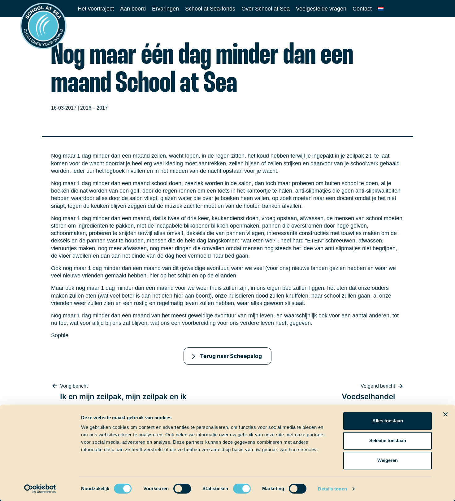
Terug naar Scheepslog (231, 356)
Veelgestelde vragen (321, 9)
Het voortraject (96, 9)
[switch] (176, 487)
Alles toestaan (387, 420)
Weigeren (387, 460)
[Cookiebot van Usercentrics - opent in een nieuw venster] (40, 489)
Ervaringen (165, 9)
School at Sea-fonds (210, 9)
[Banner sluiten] (445, 414)
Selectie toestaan (387, 440)
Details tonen (332, 488)
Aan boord (133, 9)
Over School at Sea (265, 9)
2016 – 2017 (94, 108)
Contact (362, 9)
